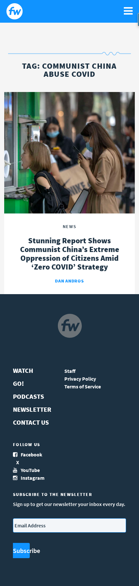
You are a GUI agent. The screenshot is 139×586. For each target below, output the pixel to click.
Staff (70, 371)
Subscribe (21, 550)
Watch (23, 370)
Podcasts (28, 396)
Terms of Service (82, 386)
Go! (18, 383)
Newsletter (32, 409)
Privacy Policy (80, 378)
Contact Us (31, 422)
